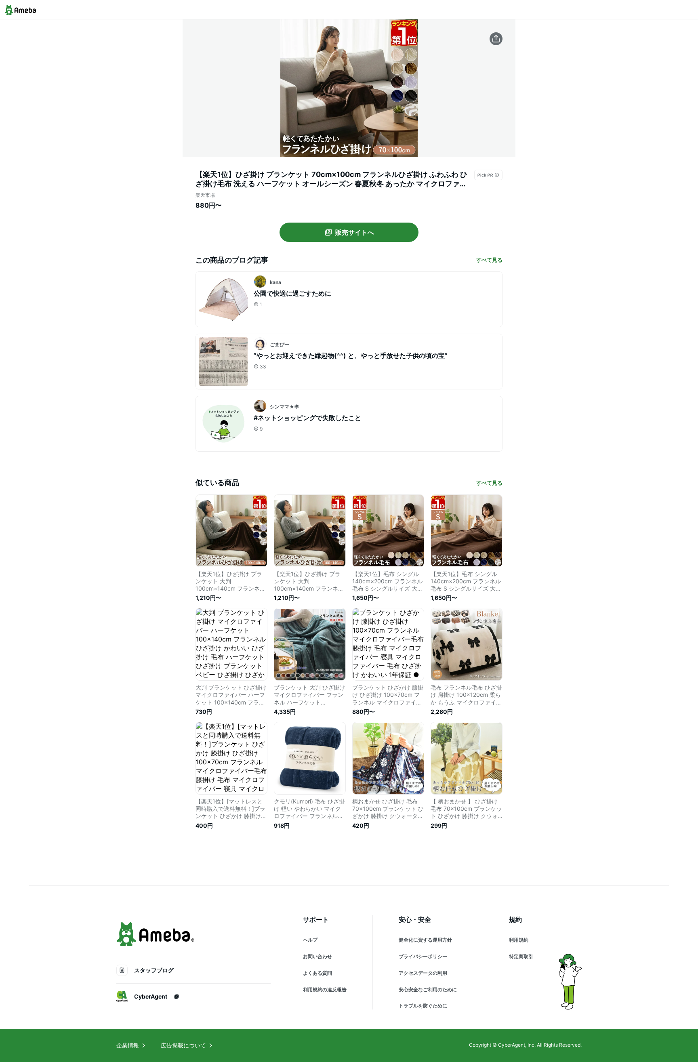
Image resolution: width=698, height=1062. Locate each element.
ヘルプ (310, 940)
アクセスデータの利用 (423, 973)
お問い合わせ (317, 956)
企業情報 (127, 1045)
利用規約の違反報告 (325, 989)
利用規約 (518, 940)
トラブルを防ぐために (423, 1006)
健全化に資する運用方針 (425, 940)
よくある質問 (317, 973)
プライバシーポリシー (423, 956)
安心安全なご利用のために (428, 989)
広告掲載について (183, 1045)
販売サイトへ (354, 232)
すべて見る (489, 260)
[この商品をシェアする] (496, 38)
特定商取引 (521, 956)
